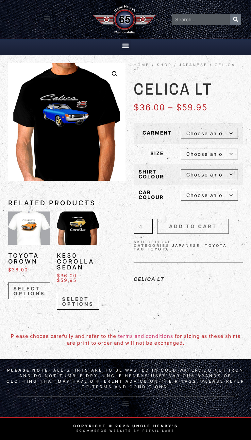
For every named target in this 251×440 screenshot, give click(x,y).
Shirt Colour (151, 174)
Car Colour (151, 195)
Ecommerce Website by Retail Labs (125, 430)
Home (142, 65)
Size (157, 153)
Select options (29, 291)
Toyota (216, 245)
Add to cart (193, 226)
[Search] (235, 19)
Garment (157, 132)
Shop (164, 65)
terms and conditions (145, 336)
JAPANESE (193, 65)
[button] (47, 17)
